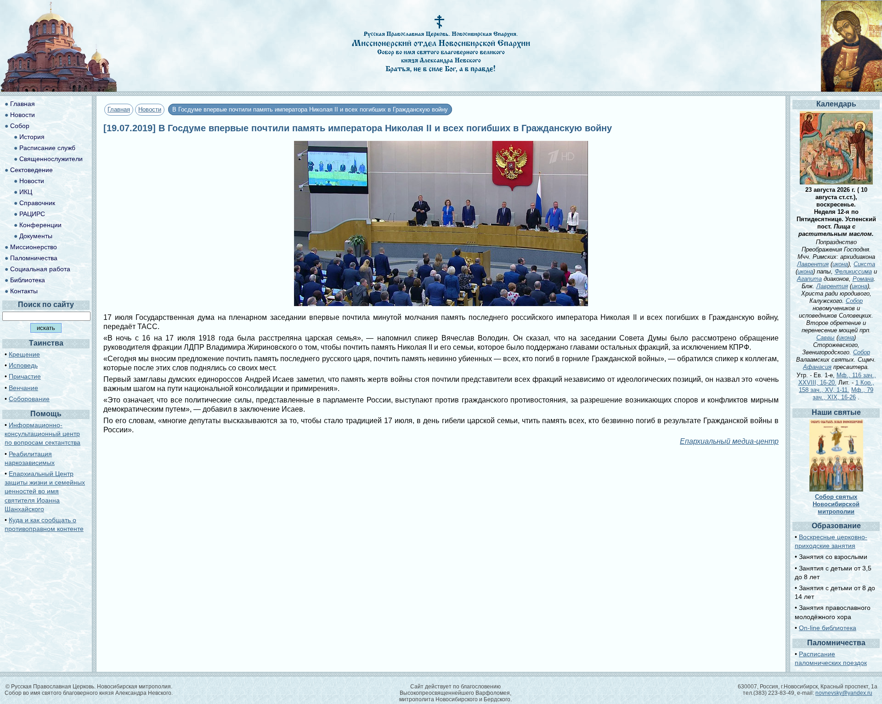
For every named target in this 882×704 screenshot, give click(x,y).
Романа (863, 278)
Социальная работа (40, 269)
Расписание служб (47, 147)
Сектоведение (31, 169)
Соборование (29, 398)
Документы (35, 236)
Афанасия (817, 366)
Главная (118, 109)
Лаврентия (813, 264)
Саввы (825, 337)
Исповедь (23, 365)
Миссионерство (33, 247)
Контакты (24, 291)
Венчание (23, 387)
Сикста (864, 264)
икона (840, 264)
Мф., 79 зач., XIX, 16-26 (843, 393)
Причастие (25, 376)
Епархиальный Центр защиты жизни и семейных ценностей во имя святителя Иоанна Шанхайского (45, 491)
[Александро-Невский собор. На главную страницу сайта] (59, 89)
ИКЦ (25, 192)
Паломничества (33, 258)
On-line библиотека (827, 627)
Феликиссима (853, 271)
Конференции (40, 225)
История (32, 136)
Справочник (37, 203)
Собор (19, 125)
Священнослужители (51, 158)
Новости (149, 109)
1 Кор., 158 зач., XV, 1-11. (836, 386)
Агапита (809, 278)
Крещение (24, 354)
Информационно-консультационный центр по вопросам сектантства (42, 433)
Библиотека (27, 280)
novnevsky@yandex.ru (843, 693)
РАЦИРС (32, 214)
